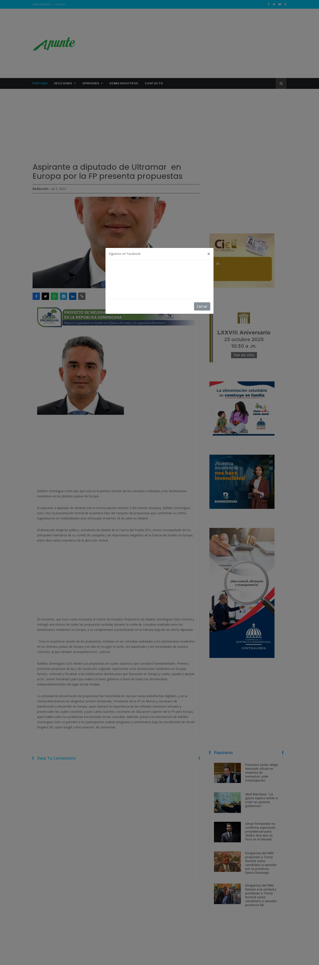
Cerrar (202, 306)
